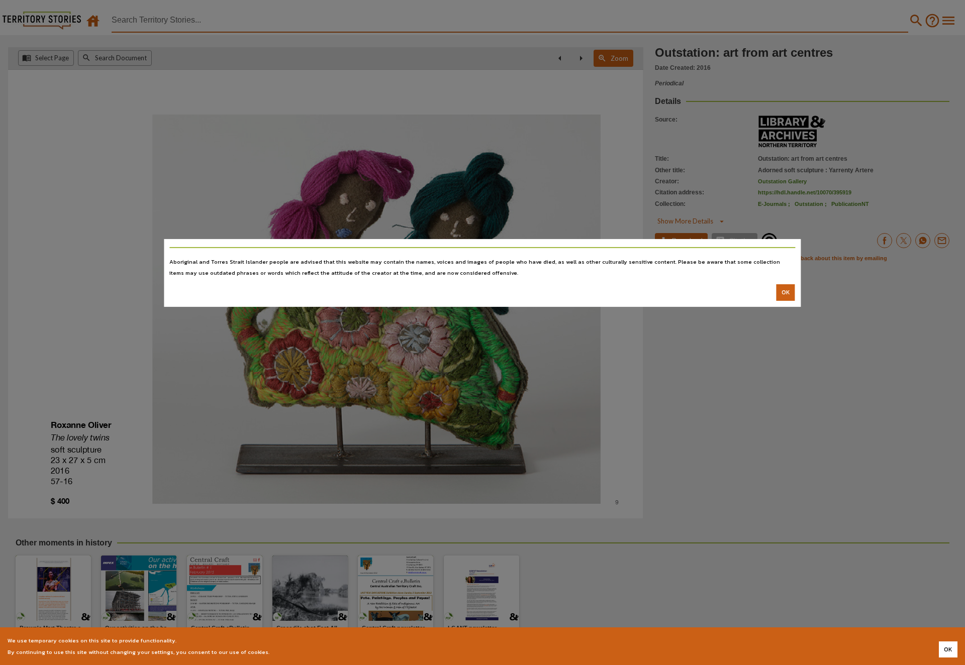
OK (786, 292)
